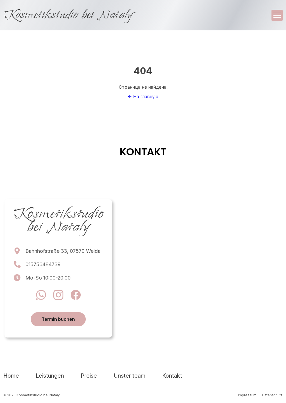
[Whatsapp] (41, 296)
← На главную (143, 96)
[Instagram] (58, 296)
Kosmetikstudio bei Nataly (67, 15)
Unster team (130, 375)
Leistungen (50, 375)
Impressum (247, 395)
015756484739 (43, 264)
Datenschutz (272, 395)
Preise (89, 375)
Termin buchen (58, 319)
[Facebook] (76, 296)
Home (11, 375)
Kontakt (172, 375)
